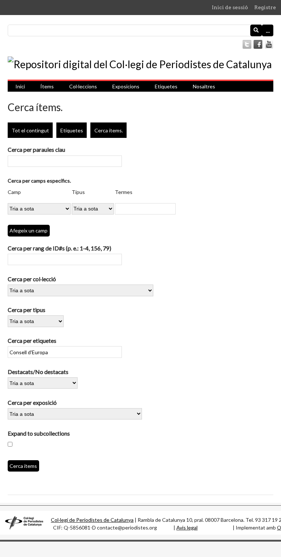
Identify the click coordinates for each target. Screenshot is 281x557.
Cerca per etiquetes (32, 340)
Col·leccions (83, 86)
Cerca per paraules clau (36, 149)
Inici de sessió (230, 7)
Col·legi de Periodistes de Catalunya (92, 520)
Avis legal (187, 527)
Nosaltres (204, 86)
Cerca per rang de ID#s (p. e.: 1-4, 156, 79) (59, 248)
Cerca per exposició (32, 402)
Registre (265, 7)
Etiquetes (166, 86)
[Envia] (256, 30)
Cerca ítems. (108, 130)
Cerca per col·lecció (32, 278)
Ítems (47, 86)
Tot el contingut (30, 130)
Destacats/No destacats (38, 371)
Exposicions (125, 86)
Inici (20, 86)
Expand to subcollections (39, 433)
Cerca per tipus (26, 309)
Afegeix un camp (29, 230)
